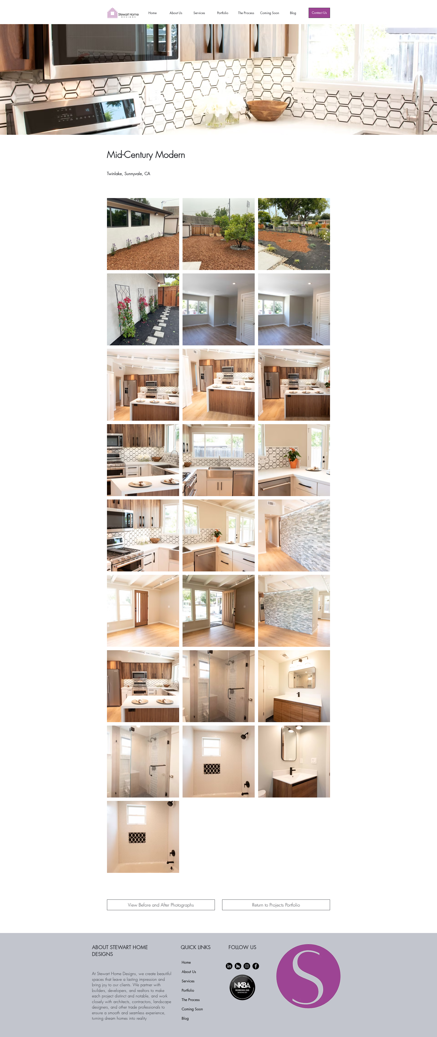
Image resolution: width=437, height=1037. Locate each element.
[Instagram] (247, 966)
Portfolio (188, 990)
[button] (161, 904)
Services (188, 981)
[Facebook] (255, 966)
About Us (189, 971)
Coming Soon (192, 1009)
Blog (185, 1018)
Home (186, 962)
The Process (191, 999)
